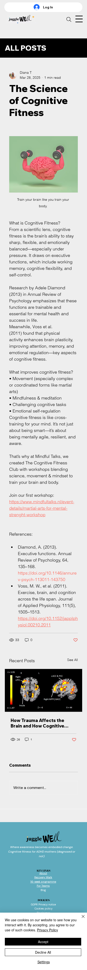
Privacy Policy (47, 930)
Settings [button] (43, 961)
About (43, 873)
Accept (43, 941)
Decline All (43, 952)
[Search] (69, 19)
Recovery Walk (43, 877)
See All (72, 660)
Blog (43, 890)
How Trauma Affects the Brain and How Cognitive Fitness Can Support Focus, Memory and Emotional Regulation (41, 723)
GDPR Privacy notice (43, 904)
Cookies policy (43, 908)
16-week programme (43, 881)
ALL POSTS (25, 48)
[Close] (80, 919)
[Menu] (78, 19)
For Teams (43, 885)
